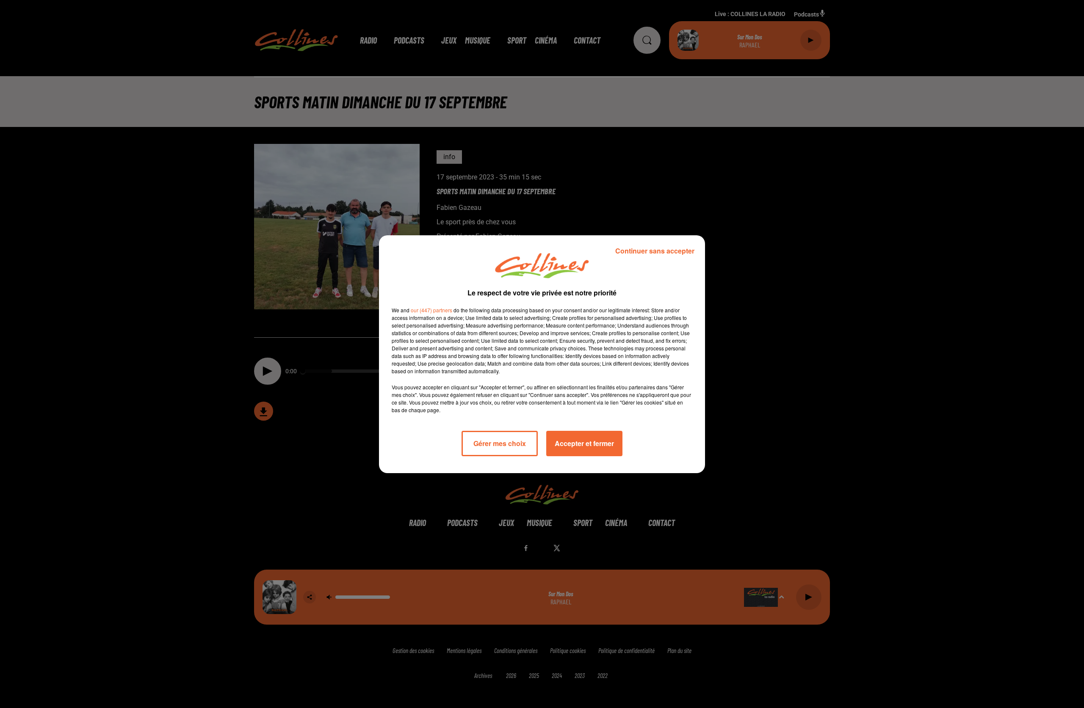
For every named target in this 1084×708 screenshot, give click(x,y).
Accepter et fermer (584, 443)
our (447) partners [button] (431, 310)
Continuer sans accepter (654, 251)
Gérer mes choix (499, 443)
